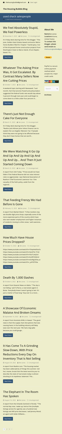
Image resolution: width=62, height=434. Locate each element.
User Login (33, 2)
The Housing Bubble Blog (15, 9)
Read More (8, 57)
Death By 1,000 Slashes (18, 277)
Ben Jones (23, 36)
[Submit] (57, 88)
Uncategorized (35, 36)
